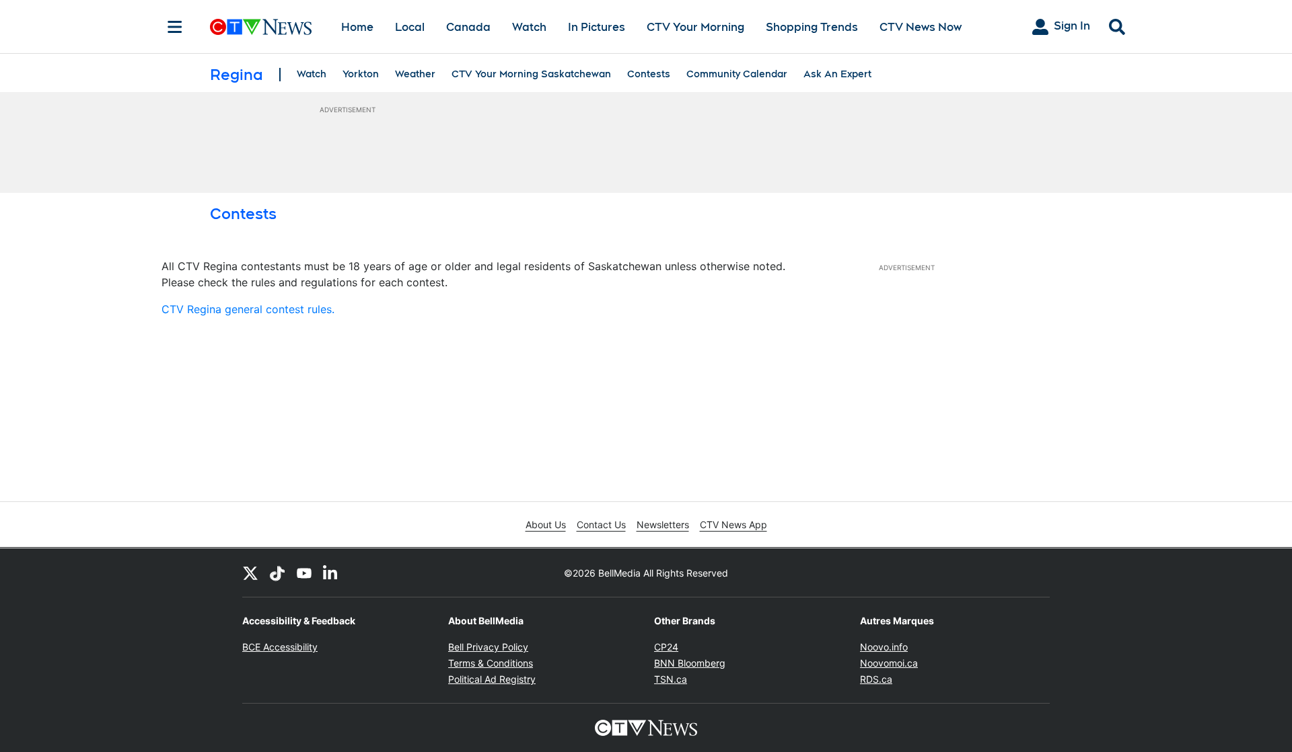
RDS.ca (876, 679)
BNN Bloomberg (689, 663)
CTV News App (733, 524)
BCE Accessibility (280, 647)
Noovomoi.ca (889, 663)
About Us (546, 524)
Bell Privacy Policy (488, 647)
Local (410, 27)
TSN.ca (670, 679)
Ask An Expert (837, 74)
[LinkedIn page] (331, 573)
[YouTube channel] (304, 573)
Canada (468, 27)
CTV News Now (921, 27)
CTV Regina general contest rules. (248, 309)
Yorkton (361, 74)
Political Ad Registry (492, 679)
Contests (648, 74)
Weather (415, 74)
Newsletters (663, 524)
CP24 (666, 647)
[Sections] (175, 26)
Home (357, 27)
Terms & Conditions (490, 663)
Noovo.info (884, 647)
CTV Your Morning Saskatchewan (531, 74)
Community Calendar (736, 74)
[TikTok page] (277, 573)
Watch (529, 27)
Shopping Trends (812, 27)
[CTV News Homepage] (261, 27)
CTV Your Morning (695, 27)
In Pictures (596, 27)
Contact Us (601, 524)
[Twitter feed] (250, 573)
